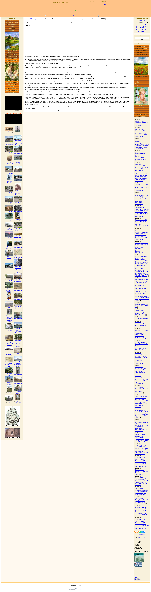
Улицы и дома (18, 153)
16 (142, 28)
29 (140, 31)
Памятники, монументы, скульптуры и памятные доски (18, 269)
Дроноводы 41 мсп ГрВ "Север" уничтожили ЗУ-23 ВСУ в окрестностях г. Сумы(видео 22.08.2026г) (141, 222)
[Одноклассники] (135, 532)
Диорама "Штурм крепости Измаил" (17, 193)
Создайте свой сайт (143, 537)
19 (147, 28)
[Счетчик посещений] (138, 566)
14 (138, 28)
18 (145, 28)
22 (140, 29)
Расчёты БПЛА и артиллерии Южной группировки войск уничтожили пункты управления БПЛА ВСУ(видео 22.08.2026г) (141, 156)
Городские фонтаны (18, 307)
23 (142, 29)
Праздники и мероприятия (9, 143)
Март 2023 (142, 20)
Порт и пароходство (9, 132)
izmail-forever (43, 110)
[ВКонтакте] (144, 532)
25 (145, 29)
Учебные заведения (18, 354)
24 (143, 29)
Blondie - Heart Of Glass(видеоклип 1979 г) (141, 324)
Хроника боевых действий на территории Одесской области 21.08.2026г (141, 472)
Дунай (9, 307)
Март (35, 19)
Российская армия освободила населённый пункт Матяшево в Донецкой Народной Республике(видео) (141, 500)
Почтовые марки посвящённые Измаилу (18, 143)
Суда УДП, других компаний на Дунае (17, 163)
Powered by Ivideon (18, 110)
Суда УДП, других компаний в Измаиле (18, 331)
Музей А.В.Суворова (17, 280)
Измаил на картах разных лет (18, 257)
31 (143, 31)
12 (147, 26)
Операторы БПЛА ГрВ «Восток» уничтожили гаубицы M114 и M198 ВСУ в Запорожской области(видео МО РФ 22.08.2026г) (141, 133)
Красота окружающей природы (9, 290)
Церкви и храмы (18, 133)
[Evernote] (140, 532)
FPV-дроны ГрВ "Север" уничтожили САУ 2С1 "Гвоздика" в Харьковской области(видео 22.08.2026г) (142, 187)
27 (136, 31)
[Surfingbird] (142, 532)
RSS (105, 4)
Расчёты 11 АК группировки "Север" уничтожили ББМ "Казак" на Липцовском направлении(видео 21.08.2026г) (142, 370)
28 (138, 31)
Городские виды (9, 203)
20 (136, 29)
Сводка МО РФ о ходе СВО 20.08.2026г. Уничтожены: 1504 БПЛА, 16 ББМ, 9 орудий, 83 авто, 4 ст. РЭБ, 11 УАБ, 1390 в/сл (142, 481)
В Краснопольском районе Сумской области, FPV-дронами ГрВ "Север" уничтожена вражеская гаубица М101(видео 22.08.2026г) (142, 177)
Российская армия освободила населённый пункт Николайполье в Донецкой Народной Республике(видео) (141, 491)
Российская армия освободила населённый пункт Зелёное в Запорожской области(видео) (141, 390)
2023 (31, 19)
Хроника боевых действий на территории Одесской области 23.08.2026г (141, 123)
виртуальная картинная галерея (18, 402)
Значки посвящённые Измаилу (9, 163)
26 (147, 29)
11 (145, 26)
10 (143, 26)
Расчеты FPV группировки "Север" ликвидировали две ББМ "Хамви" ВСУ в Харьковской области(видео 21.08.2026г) (141, 359)
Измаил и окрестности (9, 247)
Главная (75, 16)
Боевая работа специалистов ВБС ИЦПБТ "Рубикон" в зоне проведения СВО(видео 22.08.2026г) (142, 167)
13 (38, 19)
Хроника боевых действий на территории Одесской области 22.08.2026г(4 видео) (141, 313)
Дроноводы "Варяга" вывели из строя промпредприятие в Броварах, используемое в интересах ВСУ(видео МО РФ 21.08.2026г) (142, 438)
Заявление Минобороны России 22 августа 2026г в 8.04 (142, 305)
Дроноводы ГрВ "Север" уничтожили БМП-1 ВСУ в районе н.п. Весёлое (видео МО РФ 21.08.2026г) (141, 380)
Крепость (9, 392)
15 (140, 28)
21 (138, 29)
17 (143, 28)
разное (9, 299)
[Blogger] (138, 532)
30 (142, 31)
